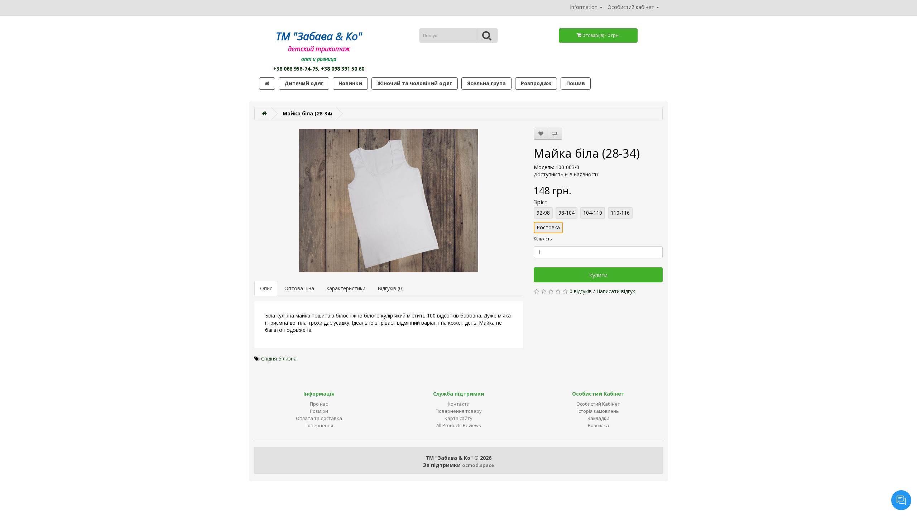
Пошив (575, 83)
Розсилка (598, 425)
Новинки (350, 83)
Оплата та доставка (319, 418)
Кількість (543, 239)
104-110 (592, 212)
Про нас (319, 404)
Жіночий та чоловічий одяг (414, 83)
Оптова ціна (299, 288)
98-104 (566, 212)
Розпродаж (536, 83)
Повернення (318, 425)
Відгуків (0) (391, 288)
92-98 (543, 212)
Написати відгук (615, 291)
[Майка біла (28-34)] (388, 201)
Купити (598, 274)
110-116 (620, 212)
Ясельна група (486, 83)
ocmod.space (478, 465)
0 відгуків (581, 291)
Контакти (459, 404)
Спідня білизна (279, 358)
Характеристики (345, 288)
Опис (266, 288)
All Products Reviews (458, 425)
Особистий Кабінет (598, 404)
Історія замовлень (598, 411)
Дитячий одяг (303, 83)
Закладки (598, 418)
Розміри (319, 411)
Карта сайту (458, 418)
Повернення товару (459, 411)
